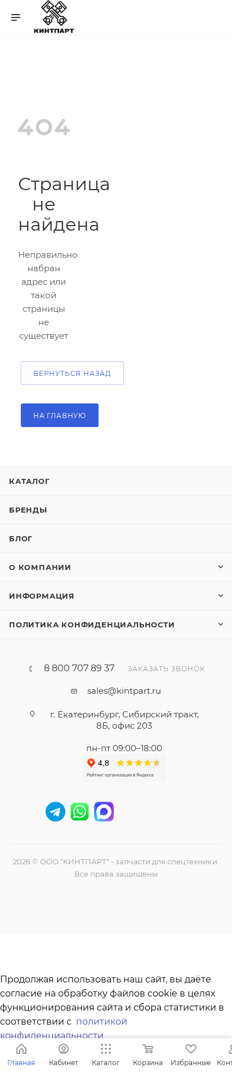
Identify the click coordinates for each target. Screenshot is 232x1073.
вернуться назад (72, 373)
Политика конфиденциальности (92, 624)
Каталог (29, 481)
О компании (40, 567)
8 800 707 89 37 (79, 668)
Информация (42, 595)
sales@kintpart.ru (124, 690)
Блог (21, 538)
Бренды (28, 509)
